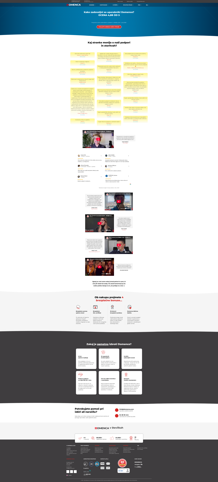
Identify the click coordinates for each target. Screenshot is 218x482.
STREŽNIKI (125, 445)
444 (71, 467)
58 (68, 467)
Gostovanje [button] (103, 5)
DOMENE (97, 445)
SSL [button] (147, 5)
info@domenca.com (126, 409)
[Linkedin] (67, 471)
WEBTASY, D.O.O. (70, 458)
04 (66, 467)
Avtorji (131, 480)
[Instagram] (75, 471)
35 (69, 467)
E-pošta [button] (115, 5)
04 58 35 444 (124, 415)
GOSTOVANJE (112, 445)
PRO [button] (139, 5)
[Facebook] (71, 471)
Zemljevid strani (134, 480)
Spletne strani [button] (127, 5)
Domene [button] (91, 5)
